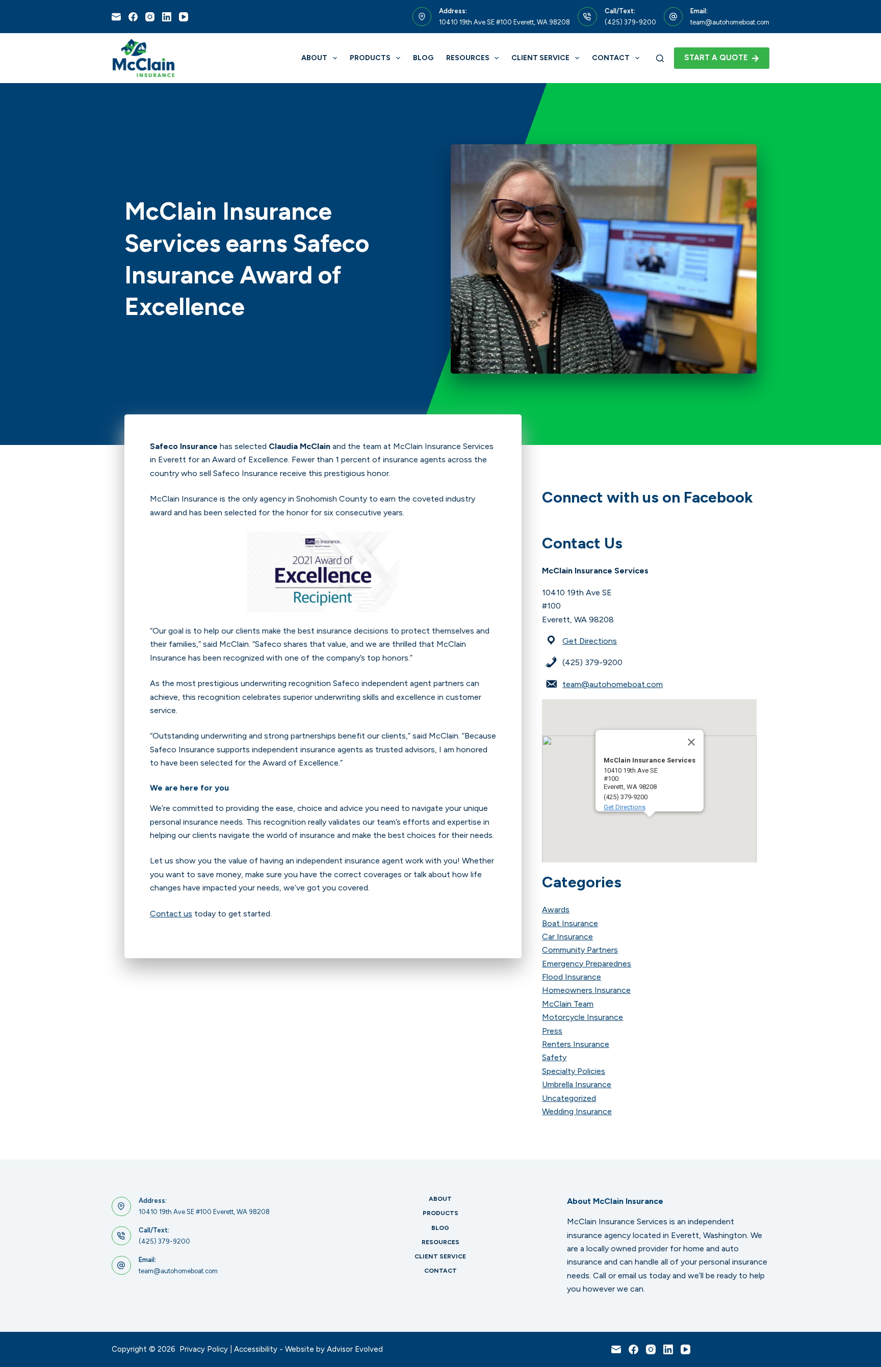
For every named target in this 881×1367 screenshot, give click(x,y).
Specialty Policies (573, 1071)
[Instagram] (149, 16)
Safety (554, 1057)
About (314, 58)
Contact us (171, 913)
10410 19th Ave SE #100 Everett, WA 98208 (504, 22)
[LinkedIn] (166, 16)
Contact (611, 58)
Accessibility (255, 1349)
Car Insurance (567, 936)
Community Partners (580, 950)
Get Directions (589, 641)
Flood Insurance (571, 977)
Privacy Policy (203, 1349)
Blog (423, 58)
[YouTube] (183, 16)
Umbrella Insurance (576, 1084)
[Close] (691, 742)
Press (552, 1031)
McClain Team (567, 1004)
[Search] (660, 58)
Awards (555, 909)
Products (370, 58)
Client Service (540, 58)
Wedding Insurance (577, 1111)
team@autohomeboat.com (729, 22)
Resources (467, 58)
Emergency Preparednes (586, 963)
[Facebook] (133, 16)
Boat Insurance (570, 923)
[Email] (116, 16)
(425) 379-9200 (630, 22)
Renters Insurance (575, 1044)
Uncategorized (569, 1098)
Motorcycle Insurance (582, 1017)
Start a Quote (716, 57)
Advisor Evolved (355, 1349)
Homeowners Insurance (586, 990)
